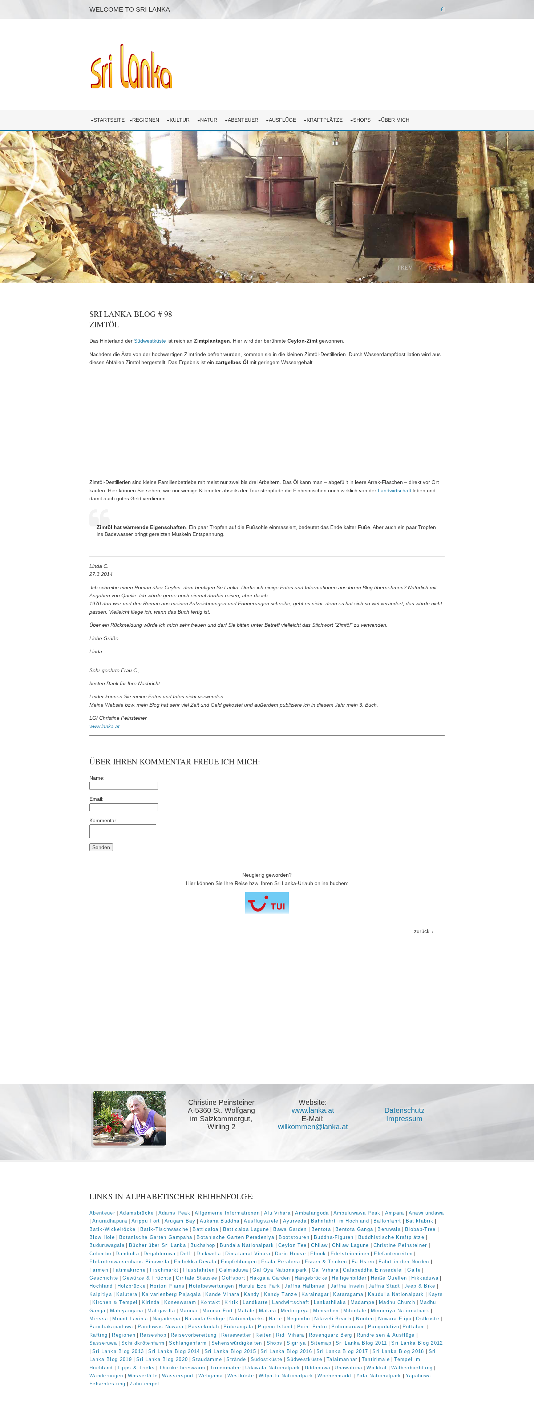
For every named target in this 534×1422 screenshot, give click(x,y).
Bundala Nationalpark (247, 1245)
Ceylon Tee (292, 1245)
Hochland (101, 1286)
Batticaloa (205, 1229)
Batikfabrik (420, 1221)
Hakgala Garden (270, 1278)
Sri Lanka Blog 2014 (174, 1351)
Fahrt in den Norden (404, 1261)
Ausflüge (284, 120)
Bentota (321, 1229)
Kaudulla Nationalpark (396, 1294)
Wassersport (178, 1375)
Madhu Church (397, 1302)
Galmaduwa (233, 1270)
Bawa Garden (290, 1229)
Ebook (318, 1253)
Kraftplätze (326, 120)
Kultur (181, 120)
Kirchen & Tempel (114, 1302)
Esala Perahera (280, 1261)
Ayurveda (295, 1221)
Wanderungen (106, 1375)
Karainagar (315, 1294)
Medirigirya (295, 1310)
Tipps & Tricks (136, 1367)
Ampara (394, 1213)
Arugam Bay (180, 1221)
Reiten (263, 1335)
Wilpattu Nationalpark (286, 1375)
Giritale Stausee (196, 1278)
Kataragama (348, 1294)
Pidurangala (238, 1326)
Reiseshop (153, 1335)
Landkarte (255, 1302)
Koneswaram (180, 1302)
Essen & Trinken (326, 1261)
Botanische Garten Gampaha (155, 1237)
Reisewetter (236, 1335)
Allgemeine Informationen (227, 1213)
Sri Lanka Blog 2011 (361, 1343)
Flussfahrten (199, 1270)
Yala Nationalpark (378, 1375)
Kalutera (127, 1294)
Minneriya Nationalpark (400, 1310)
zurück (421, 931)
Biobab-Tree (420, 1229)
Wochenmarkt (334, 1375)
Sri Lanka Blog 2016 (286, 1351)
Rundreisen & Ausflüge (386, 1335)
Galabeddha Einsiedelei (373, 1270)
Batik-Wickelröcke (112, 1229)
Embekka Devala (195, 1261)
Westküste (240, 1375)
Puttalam (413, 1326)
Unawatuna (348, 1367)
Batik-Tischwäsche (164, 1229)
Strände (236, 1359)
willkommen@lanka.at (313, 1127)
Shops (363, 120)
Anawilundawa (426, 1213)
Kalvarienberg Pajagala (171, 1294)
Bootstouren (294, 1237)
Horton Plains (167, 1286)
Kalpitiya (100, 1294)
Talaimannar (342, 1359)
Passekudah (203, 1326)
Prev (405, 267)
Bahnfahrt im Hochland (340, 1221)
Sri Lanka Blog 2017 (342, 1351)
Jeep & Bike (420, 1286)
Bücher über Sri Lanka (157, 1245)
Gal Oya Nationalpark (279, 1270)
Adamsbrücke (137, 1213)
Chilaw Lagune (350, 1245)
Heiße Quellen (389, 1278)
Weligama (210, 1375)
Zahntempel (144, 1383)
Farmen (98, 1270)
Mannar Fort (217, 1310)
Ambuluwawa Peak (357, 1213)
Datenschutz (404, 1110)
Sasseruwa (103, 1343)
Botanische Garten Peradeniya (235, 1237)
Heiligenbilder (349, 1278)
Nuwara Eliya (395, 1318)
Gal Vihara (325, 1270)
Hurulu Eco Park (259, 1286)
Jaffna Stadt (384, 1286)
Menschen (326, 1310)
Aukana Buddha (219, 1221)
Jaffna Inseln (347, 1286)
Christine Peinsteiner (400, 1245)
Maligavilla (161, 1310)
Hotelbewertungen (211, 1286)
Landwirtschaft (394, 490)
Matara (267, 1310)
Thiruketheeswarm (182, 1367)
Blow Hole (102, 1237)
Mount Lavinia (130, 1318)
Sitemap (321, 1343)
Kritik (231, 1302)
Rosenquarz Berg (330, 1335)
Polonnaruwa (347, 1326)
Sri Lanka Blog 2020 (162, 1359)
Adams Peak (174, 1213)
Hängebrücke (311, 1278)
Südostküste (267, 1359)
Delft (186, 1253)
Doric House (290, 1253)
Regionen (147, 120)
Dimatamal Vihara (247, 1253)
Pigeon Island (275, 1326)
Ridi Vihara (290, 1335)
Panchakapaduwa (111, 1326)
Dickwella (209, 1253)
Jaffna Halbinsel (305, 1286)
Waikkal (377, 1367)
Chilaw (319, 1245)
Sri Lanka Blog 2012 (417, 1343)
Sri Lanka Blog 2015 (230, 1351)
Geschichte (103, 1278)
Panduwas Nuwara (161, 1326)
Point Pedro (312, 1326)
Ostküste (427, 1318)
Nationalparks (246, 1318)
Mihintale (355, 1310)
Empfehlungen (239, 1261)
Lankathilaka (330, 1302)
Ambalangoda (312, 1213)
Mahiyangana (126, 1310)
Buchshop (202, 1245)
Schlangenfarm (188, 1343)
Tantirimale (376, 1359)
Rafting (98, 1335)
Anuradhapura (109, 1221)
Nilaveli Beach (333, 1318)
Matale (246, 1310)
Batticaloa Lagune (246, 1229)
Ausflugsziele (261, 1221)
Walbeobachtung (412, 1367)
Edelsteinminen (350, 1253)
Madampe (363, 1302)
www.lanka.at (104, 726)
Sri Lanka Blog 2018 (398, 1351)
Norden (365, 1318)
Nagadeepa (167, 1318)
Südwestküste (150, 341)
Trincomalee (225, 1367)
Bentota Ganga (354, 1229)
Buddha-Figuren (334, 1237)
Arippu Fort (146, 1221)
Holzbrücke (131, 1286)
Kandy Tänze (281, 1294)
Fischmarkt (164, 1270)
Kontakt (210, 1302)
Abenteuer (244, 120)
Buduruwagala (107, 1245)
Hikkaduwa (424, 1278)
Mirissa (98, 1318)
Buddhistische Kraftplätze (391, 1237)
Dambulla (127, 1253)
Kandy (252, 1294)
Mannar (188, 1310)
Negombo (298, 1318)
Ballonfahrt (387, 1221)
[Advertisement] (267, 422)
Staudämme (207, 1359)
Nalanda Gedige (205, 1318)
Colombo (100, 1253)
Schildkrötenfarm (143, 1343)
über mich (396, 120)
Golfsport (233, 1278)
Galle (414, 1270)
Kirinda (150, 1302)
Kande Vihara (222, 1294)
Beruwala (389, 1229)
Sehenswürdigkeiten (236, 1343)
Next (437, 267)
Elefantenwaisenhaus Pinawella (129, 1261)
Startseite (109, 120)
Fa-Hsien (363, 1261)
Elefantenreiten (393, 1253)
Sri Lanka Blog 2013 (118, 1351)
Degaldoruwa (159, 1253)
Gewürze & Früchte (146, 1278)
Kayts (435, 1294)
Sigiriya (296, 1343)
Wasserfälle (143, 1375)
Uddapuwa (318, 1367)
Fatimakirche (129, 1270)
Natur (210, 120)
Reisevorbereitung (194, 1335)
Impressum (404, 1119)
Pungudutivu (384, 1326)
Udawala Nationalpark (272, 1367)
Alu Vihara (277, 1213)
